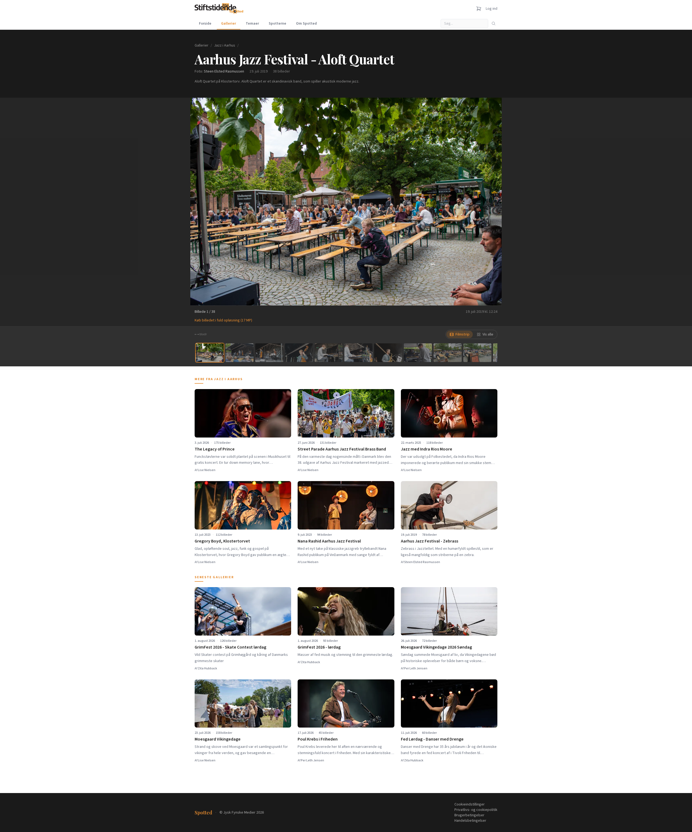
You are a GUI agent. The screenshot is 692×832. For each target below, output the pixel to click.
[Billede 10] (477, 352)
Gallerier (228, 23)
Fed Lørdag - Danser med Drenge (432, 739)
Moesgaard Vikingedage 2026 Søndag (436, 647)
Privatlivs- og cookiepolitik (475, 810)
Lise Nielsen (206, 470)
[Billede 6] (358, 352)
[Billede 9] (448, 352)
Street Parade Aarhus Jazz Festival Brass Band (342, 449)
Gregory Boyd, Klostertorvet (222, 541)
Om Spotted (306, 23)
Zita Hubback (207, 668)
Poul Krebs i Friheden (318, 739)
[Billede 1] (210, 352)
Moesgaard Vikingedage (218, 739)
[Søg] (493, 23)
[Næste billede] (490, 201)
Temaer (252, 23)
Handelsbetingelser (470, 820)
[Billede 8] (418, 352)
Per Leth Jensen (415, 668)
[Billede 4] (299, 352)
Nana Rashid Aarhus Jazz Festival (329, 541)
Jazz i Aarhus (224, 45)
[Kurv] (478, 8)
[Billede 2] (239, 352)
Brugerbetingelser (469, 815)
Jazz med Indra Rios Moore (426, 449)
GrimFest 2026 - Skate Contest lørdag (230, 647)
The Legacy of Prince (215, 449)
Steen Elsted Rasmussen (224, 71)
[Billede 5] (329, 352)
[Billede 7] (388, 352)
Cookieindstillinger (469, 804)
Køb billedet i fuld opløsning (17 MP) (223, 320)
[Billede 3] (269, 352)
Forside (205, 23)
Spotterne (277, 23)
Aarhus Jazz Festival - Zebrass (429, 541)
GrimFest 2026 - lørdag (319, 647)
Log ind (491, 8)
